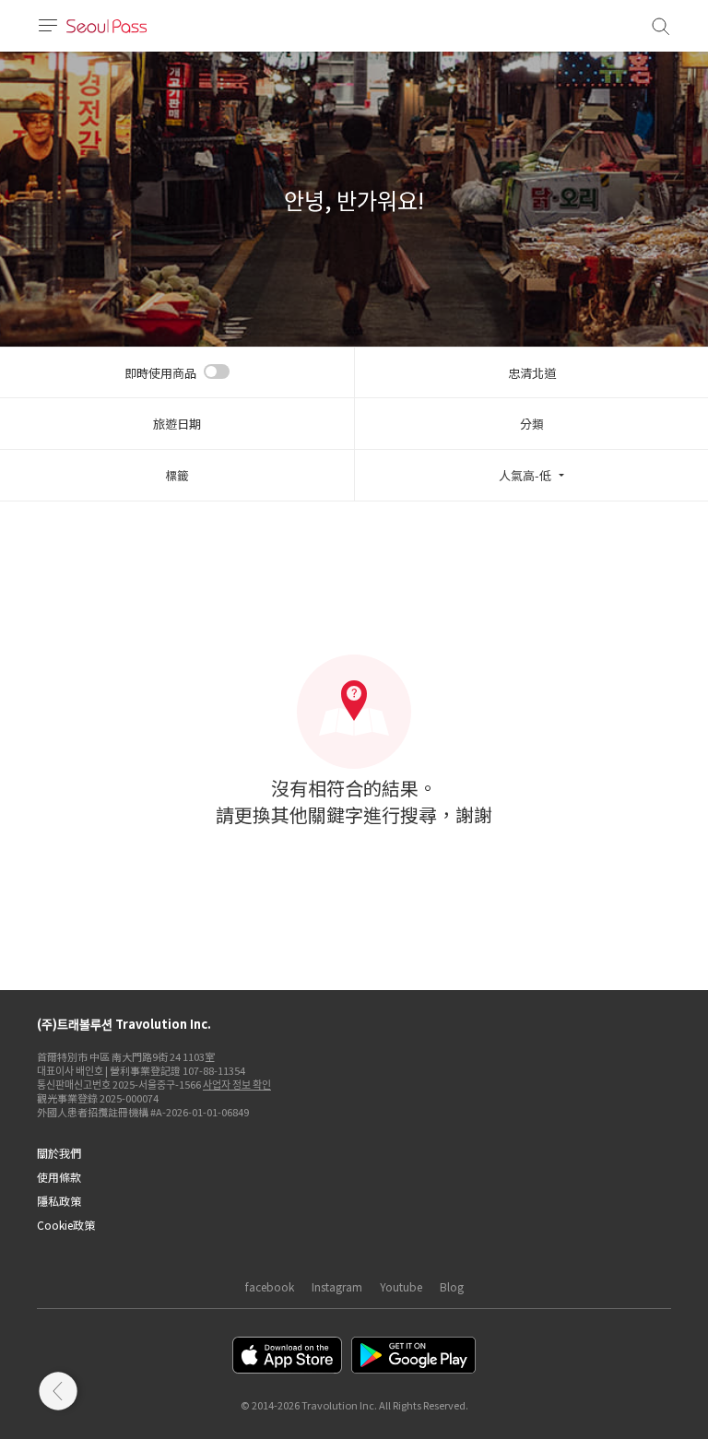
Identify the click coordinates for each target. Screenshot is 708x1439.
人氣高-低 (525, 475)
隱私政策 (59, 1201)
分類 (532, 423)
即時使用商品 (160, 373)
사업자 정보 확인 (237, 1084)
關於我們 (59, 1153)
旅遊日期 (177, 423)
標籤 (177, 475)
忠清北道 (532, 373)
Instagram (337, 1286)
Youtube (401, 1286)
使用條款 (59, 1177)
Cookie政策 (66, 1225)
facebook (269, 1286)
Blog (452, 1286)
